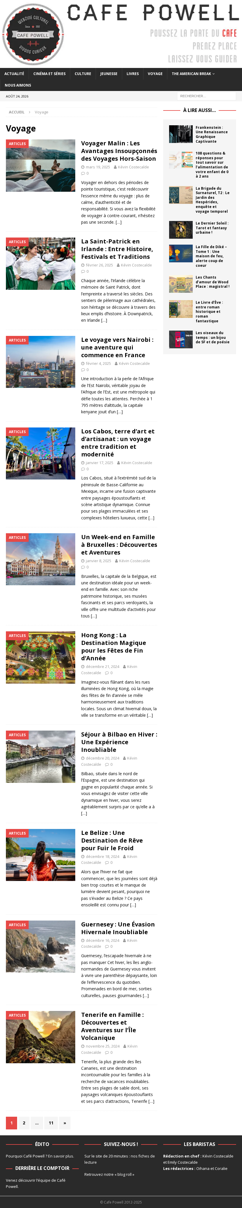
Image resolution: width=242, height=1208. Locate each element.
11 (51, 1123)
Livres (133, 73)
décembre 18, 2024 (102, 856)
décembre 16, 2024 (102, 940)
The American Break (191, 73)
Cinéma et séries (49, 73)
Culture (83, 73)
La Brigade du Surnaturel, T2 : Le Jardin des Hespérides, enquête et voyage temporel (213, 200)
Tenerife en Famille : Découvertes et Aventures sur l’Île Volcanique (112, 1026)
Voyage (155, 73)
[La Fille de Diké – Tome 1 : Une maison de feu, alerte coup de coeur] (181, 253)
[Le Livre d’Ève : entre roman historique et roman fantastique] (181, 309)
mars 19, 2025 (98, 167)
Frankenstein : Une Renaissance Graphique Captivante (212, 134)
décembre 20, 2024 (102, 758)
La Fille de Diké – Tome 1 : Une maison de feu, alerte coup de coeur (211, 256)
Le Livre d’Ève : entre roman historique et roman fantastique (209, 311)
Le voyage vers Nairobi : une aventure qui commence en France (117, 347)
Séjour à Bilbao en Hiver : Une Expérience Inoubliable (119, 742)
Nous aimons (18, 85)
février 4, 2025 (98, 363)
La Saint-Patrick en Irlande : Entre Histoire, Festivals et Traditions (117, 249)
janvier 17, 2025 (99, 462)
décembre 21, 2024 (102, 666)
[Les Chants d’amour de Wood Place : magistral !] (181, 284)
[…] (119, 222)
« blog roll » (124, 1174)
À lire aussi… (199, 110)
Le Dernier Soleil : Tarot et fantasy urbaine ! (212, 228)
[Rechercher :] (206, 95)
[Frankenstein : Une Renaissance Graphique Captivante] (181, 134)
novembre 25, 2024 (103, 1046)
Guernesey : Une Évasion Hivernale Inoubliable (118, 928)
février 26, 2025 (99, 265)
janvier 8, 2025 (98, 560)
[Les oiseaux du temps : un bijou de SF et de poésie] (181, 339)
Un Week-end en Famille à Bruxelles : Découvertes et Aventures (119, 544)
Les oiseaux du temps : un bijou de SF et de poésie (213, 337)
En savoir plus (60, 1156)
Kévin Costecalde (133, 167)
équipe (44, 1180)
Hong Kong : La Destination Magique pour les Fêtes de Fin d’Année (113, 646)
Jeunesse (108, 73)
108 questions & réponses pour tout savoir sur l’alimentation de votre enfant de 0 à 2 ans (212, 165)
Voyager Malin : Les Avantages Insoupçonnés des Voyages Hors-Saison (119, 150)
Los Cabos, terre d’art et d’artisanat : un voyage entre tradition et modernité (118, 442)
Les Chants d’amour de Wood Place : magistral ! (213, 282)
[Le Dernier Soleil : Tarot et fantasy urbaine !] (181, 230)
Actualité (14, 73)
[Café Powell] (121, 64)
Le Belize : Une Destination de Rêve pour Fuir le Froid (112, 840)
